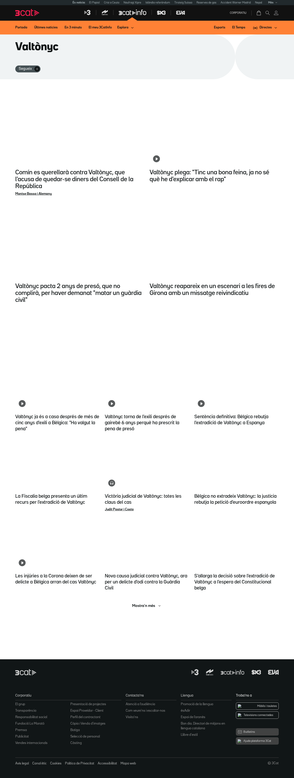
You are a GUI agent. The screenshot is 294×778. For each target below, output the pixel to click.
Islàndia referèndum (157, 2)
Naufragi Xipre (132, 2)
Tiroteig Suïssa (183, 2)
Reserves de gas (206, 2)
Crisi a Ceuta (111, 2)
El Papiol (94, 2)
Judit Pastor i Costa (119, 509)
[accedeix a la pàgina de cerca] (267, 13)
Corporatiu (238, 13)
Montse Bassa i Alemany (33, 193)
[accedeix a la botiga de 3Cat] (259, 13)
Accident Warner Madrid (236, 2)
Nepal (258, 2)
